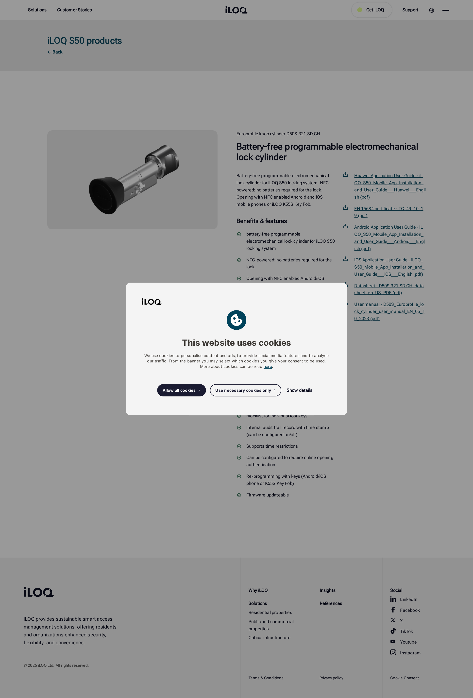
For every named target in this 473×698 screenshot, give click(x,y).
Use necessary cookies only (243, 390)
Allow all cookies (179, 390)
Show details (299, 390)
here (268, 366)
